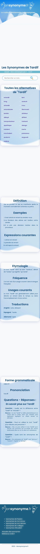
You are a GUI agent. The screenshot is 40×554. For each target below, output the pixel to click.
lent (23, 97)
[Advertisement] (20, 44)
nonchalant (8, 133)
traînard (25, 121)
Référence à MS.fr (8, 534)
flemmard (25, 109)
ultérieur (25, 113)
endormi (7, 137)
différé (24, 117)
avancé (24, 101)
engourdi (25, 137)
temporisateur (9, 121)
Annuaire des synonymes (11, 531)
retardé (6, 97)
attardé (7, 105)
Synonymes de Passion (14, 519)
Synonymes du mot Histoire (16, 523)
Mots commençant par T (19, 72)
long (5, 101)
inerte (24, 129)
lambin (6, 113)
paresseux (25, 133)
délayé (6, 117)
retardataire (8, 109)
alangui (24, 125)
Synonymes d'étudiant (14, 528)
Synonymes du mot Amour (15, 521)
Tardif (30, 72)
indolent (7, 129)
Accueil (6, 72)
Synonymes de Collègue (14, 526)
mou (23, 105)
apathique (7, 125)
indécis (6, 141)
